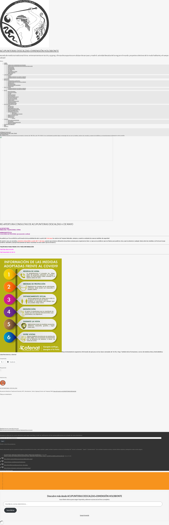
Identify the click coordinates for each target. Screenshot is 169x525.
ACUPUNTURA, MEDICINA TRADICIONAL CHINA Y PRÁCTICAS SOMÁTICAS (22, 454)
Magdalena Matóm (12, 102)
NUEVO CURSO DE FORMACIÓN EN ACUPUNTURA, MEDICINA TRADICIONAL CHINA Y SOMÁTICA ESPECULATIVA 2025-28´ (34, 456)
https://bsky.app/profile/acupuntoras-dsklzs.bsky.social (18, 459)
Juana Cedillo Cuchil (12, 103)
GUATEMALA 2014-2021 (13, 111)
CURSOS (5, 63)
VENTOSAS (10, 73)
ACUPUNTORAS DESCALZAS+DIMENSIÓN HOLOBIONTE (29, 51)
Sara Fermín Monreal (12, 97)
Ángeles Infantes (12, 94)
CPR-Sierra (14, 112)
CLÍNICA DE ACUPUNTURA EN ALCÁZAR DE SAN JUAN (20, 66)
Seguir (2, 441)
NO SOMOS (10, 121)
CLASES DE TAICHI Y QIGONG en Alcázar (17, 77)
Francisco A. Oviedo (12, 92)
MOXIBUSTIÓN (11, 69)
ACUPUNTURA (11, 68)
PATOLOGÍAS (11, 67)
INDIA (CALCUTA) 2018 (13, 115)
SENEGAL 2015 (11, 116)
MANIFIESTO (6, 78)
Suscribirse (10, 510)
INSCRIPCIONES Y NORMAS (14, 85)
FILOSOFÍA (6, 119)
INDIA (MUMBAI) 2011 (13, 110)
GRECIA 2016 (11, 117)
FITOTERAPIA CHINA (12, 71)
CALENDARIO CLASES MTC (14, 80)
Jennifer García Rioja (12, 98)
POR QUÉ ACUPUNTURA (13, 120)
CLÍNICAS (6, 64)
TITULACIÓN (10, 86)
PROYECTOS (10, 106)
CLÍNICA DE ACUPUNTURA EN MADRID (17, 65)
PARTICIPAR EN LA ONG (13, 108)
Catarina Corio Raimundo (13, 101)
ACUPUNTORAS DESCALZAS (14, 122)
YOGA (9, 75)
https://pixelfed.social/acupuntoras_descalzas (16, 465)
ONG (9, 105)
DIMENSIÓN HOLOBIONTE (9, 124)
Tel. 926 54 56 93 (4, 134)
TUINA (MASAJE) (11, 72)
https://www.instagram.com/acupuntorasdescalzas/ (17, 468)
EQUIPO (5, 90)
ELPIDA (13, 118)
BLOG (5, 125)
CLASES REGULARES (8, 74)
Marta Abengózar (11, 91)
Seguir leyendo (84, 515)
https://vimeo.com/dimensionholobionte (14, 462)
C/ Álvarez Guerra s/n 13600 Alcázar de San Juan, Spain (8, 133)
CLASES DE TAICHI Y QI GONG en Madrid (17, 76)
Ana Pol (9, 93)
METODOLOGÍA (11, 84)
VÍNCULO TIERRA (12, 123)
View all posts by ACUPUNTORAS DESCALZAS (64, 391)
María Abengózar (11, 95)
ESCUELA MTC (7, 79)
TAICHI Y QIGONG (7, 87)
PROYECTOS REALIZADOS (14, 109)
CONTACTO (6, 126)
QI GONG (10, 70)
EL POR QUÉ (11, 107)
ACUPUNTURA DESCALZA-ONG (10, 104)
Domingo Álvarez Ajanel (13, 96)
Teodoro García (11, 100)
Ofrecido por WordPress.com (6, 470)
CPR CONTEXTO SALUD (17, 113)
